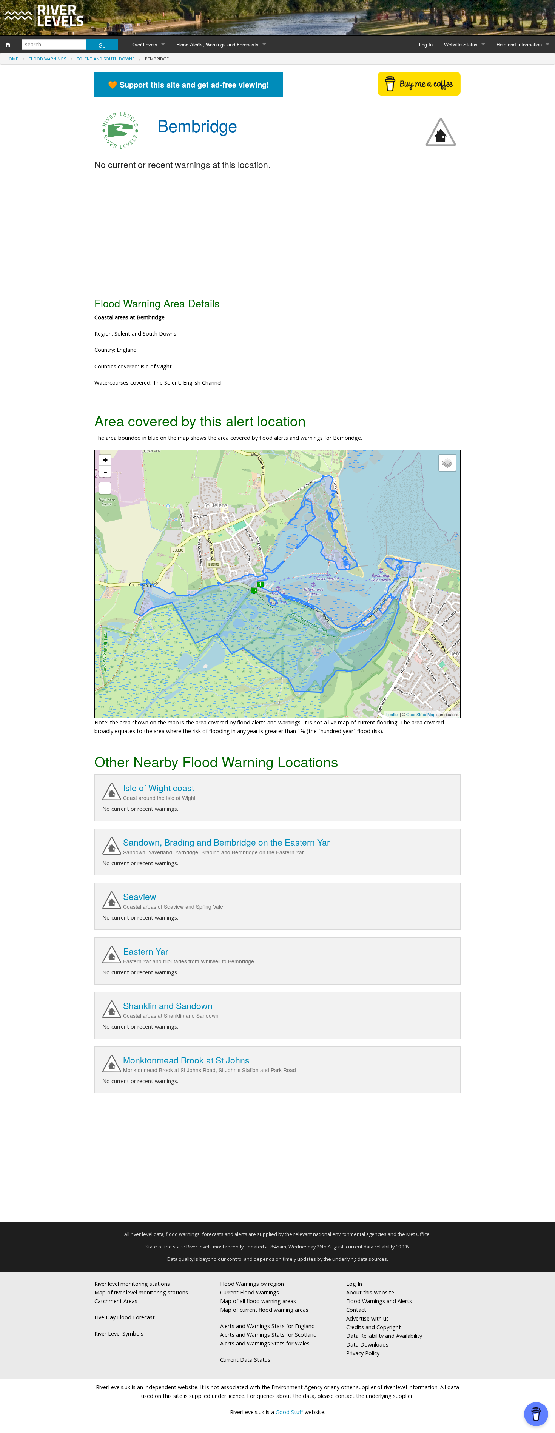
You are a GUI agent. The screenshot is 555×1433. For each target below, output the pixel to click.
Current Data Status (245, 1359)
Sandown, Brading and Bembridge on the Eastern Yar (226, 842)
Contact (356, 1309)
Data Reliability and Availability (384, 1335)
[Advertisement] (277, 234)
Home (12, 59)
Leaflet (392, 714)
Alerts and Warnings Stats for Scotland (268, 1334)
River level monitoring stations (132, 1283)
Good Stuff (289, 1412)
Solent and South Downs (105, 59)
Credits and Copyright (373, 1327)
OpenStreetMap (420, 714)
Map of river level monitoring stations (141, 1292)
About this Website (370, 1292)
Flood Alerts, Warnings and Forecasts (217, 44)
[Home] (8, 44)
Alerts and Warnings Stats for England (267, 1326)
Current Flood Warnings (249, 1292)
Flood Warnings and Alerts (379, 1301)
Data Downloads (367, 1344)
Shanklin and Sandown (168, 1005)
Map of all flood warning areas (258, 1301)
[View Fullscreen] (105, 488)
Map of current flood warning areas (264, 1309)
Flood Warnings (47, 59)
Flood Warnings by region (252, 1283)
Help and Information (519, 44)
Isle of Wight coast (158, 787)
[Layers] (447, 463)
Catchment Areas (115, 1301)
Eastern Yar (145, 951)
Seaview (139, 896)
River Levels (143, 44)
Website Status (461, 44)
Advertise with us (367, 1318)
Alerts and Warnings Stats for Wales (265, 1343)
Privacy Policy (362, 1353)
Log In (426, 44)
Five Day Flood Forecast (124, 1317)
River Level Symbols (118, 1333)
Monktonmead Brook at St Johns (186, 1060)
